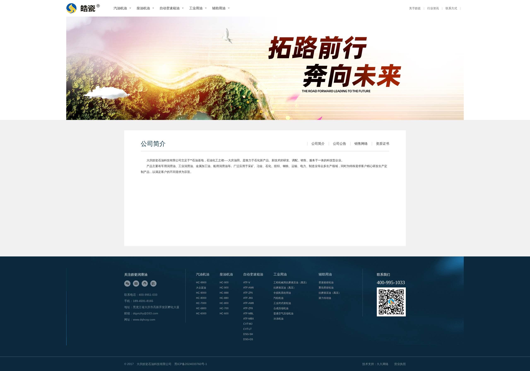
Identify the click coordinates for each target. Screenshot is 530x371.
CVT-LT (247, 329)
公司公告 (339, 143)
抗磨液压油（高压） (284, 287)
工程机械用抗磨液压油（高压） (290, 282)
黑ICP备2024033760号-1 (190, 364)
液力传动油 (325, 298)
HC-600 (224, 313)
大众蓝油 (201, 287)
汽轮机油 (278, 298)
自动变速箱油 (169, 8)
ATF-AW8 (248, 303)
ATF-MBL (248, 313)
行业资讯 (433, 8)
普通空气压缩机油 (283, 313)
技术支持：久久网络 (375, 364)
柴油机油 (143, 8)
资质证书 (382, 143)
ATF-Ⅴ (246, 282)
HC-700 (224, 308)
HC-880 (224, 298)
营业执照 (400, 364)
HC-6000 (201, 313)
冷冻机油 (278, 318)
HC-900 (224, 282)
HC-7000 (201, 303)
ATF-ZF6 (248, 292)
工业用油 (195, 8)
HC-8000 (201, 298)
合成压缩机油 (280, 308)
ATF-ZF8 (248, 308)
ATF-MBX (248, 318)
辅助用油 (218, 8)
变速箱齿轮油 (326, 282)
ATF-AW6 (248, 287)
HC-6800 (201, 308)
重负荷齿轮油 (326, 287)
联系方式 (451, 8)
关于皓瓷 (415, 8)
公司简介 (318, 143)
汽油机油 (120, 8)
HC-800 (224, 303)
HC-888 (224, 292)
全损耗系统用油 (282, 292)
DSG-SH (248, 334)
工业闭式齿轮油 (282, 303)
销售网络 (361, 143)
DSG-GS (248, 339)
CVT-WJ (247, 323)
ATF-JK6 (248, 298)
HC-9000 (201, 292)
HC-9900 (201, 282)
